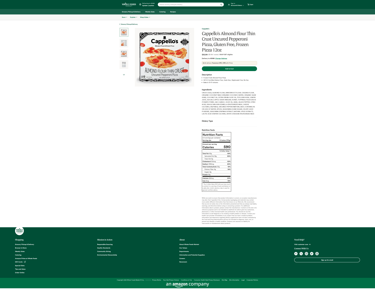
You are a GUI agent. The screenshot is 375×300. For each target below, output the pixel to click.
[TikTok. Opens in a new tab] (311, 253)
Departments (184, 251)
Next (124, 75)
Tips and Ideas (20, 269)
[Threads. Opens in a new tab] (317, 253)
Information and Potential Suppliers (192, 255)
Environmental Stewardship (107, 255)
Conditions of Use (186, 280)
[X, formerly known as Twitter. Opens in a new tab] (301, 253)
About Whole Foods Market (189, 244)
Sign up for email (327, 260)
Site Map (224, 280)
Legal (243, 280)
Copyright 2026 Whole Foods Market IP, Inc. (130, 280)
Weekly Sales (20, 251)
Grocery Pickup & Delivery (24, 244)
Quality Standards (103, 248)
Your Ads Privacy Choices (171, 280)
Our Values (183, 248)
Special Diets (20, 265)
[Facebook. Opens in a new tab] (296, 253)
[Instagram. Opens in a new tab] (306, 253)
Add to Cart (229, 69)
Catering (18, 255)
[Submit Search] (221, 4)
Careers (182, 258)
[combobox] (187, 4)
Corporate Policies (252, 280)
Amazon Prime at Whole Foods (26, 258)
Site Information (234, 280)
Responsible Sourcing (105, 244)
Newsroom (183, 262)
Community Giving (104, 251)
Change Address (221, 58)
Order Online (19, 272)
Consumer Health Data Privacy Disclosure (207, 280)
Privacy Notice (156, 280)
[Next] (159, 57)
